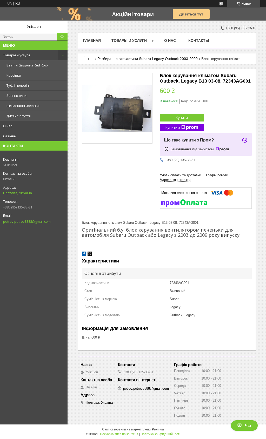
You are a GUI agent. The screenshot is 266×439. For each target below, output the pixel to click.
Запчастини (16, 95)
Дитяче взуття (18, 115)
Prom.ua (158, 429)
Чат (248, 425)
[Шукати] (62, 37)
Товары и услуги (16, 55)
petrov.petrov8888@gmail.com (27, 221)
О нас (7, 126)
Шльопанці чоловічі (22, 105)
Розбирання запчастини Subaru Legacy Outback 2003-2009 (147, 59)
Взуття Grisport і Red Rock (27, 65)
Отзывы (10, 136)
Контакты (198, 40)
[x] (90, 254)
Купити (182, 117)
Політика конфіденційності (160, 434)
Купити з (172, 127)
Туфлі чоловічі (18, 85)
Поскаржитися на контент (119, 434)
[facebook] (84, 254)
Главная (92, 40)
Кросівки (13, 75)
